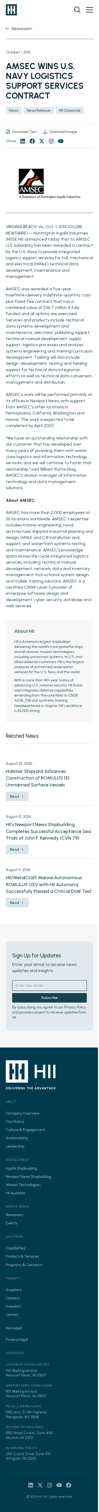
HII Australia (15, 1193)
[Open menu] (89, 9)
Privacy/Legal (17, 1339)
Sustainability (17, 1138)
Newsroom (14, 1215)
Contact (12, 1314)
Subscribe (49, 997)
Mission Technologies (23, 1185)
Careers (13, 1298)
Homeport (14, 1328)
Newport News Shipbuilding (28, 1176)
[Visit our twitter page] (41, 141)
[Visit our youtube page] (60, 141)
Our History (15, 1121)
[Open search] (77, 9)
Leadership (15, 1146)
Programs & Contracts (24, 1265)
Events (11, 1223)
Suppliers (13, 1290)
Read (14, 796)
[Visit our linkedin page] (22, 141)
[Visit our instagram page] (51, 141)
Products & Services (22, 1256)
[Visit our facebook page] (32, 141)
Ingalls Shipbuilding (21, 1168)
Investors (13, 1306)
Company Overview (22, 1113)
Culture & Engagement (25, 1130)
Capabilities (15, 1248)
